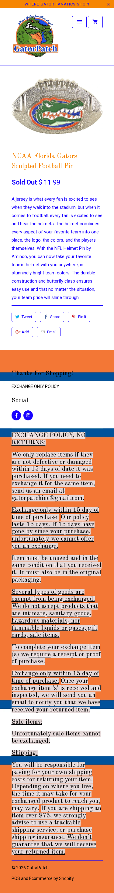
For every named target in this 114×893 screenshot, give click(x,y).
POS (16, 878)
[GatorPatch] (36, 39)
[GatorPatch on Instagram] (28, 415)
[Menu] (79, 22)
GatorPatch (38, 867)
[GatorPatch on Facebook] (16, 415)
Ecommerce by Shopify (51, 878)
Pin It (82, 316)
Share (55, 316)
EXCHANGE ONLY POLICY (35, 386)
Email (52, 332)
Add (25, 332)
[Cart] (95, 22)
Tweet (27, 316)
